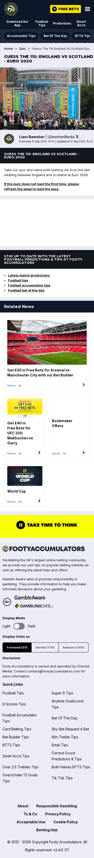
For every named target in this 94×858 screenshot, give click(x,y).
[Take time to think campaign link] (47, 529)
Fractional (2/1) (17, 647)
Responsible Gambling (56, 806)
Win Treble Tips (65, 737)
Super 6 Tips (62, 693)
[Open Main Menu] (87, 9)
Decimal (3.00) (45, 647)
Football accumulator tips (29, 285)
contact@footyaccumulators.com (53, 671)
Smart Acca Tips (16, 756)
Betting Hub (47, 830)
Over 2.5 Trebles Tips (21, 767)
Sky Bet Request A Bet (70, 729)
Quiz (22, 48)
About (22, 806)
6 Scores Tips (14, 704)
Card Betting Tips (17, 729)
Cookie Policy (65, 822)
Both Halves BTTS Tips (71, 767)
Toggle (19, 626)
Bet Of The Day (55, 36)
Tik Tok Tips (62, 778)
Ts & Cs (30, 814)
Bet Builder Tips (16, 737)
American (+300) (73, 647)
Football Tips (41, 23)
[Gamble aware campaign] (34, 597)
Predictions (62, 23)
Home (8, 48)
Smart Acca (81, 23)
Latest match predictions (29, 275)
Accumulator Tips (21, 36)
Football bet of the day (26, 290)
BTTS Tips (83, 36)
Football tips (18, 280)
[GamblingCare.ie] (34, 605)
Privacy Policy (57, 814)
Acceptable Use (31, 822)
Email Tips (60, 745)
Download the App (17, 23)
